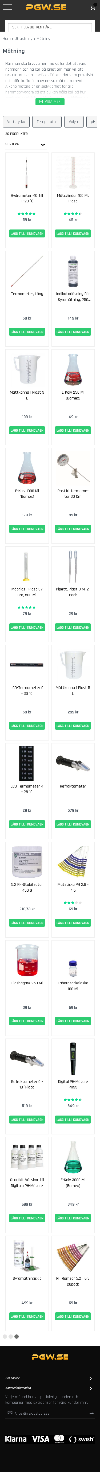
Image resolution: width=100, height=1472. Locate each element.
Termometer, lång (27, 294)
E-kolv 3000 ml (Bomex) (73, 1183)
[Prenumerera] (92, 1413)
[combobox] (50, 27)
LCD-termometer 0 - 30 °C (27, 690)
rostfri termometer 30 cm (73, 494)
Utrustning (24, 38)
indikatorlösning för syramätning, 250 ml (73, 297)
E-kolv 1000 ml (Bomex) (27, 494)
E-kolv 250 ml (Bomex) (73, 395)
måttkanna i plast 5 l (73, 690)
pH (93, 122)
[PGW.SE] (46, 7)
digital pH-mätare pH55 (73, 1084)
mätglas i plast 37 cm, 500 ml (27, 592)
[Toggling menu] (7, 7)
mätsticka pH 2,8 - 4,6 (73, 887)
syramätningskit (27, 1278)
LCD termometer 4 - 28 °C (27, 789)
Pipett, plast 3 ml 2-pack (73, 592)
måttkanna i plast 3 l (27, 395)
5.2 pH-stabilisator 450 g (27, 887)
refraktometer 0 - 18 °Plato (27, 1084)
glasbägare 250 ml (27, 983)
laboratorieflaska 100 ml (73, 986)
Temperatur (47, 122)
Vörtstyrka (16, 122)
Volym (74, 122)
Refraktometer (73, 786)
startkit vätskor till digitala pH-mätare (27, 1183)
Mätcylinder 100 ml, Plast (73, 198)
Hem (7, 38)
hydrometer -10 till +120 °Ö (27, 198)
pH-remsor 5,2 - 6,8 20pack (73, 1281)
